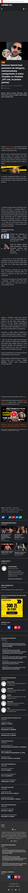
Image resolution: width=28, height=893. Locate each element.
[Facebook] (2, 517)
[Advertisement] (14, 26)
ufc (22, 509)
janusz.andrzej (11, 682)
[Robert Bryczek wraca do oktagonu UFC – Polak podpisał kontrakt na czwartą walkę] (7, 546)
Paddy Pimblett (12, 509)
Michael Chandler (5, 509)
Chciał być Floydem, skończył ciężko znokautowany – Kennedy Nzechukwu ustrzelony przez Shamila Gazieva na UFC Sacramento (18, 248)
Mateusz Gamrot (16, 507)
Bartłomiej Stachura (6, 85)
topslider (18, 509)
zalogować (8, 589)
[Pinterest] (13, 517)
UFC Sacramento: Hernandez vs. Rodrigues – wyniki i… (20, 536)
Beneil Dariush (8, 507)
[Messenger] (16, 517)
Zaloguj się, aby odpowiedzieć (15, 578)
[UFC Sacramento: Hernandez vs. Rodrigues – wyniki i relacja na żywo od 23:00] (21, 529)
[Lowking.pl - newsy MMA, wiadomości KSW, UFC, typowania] (7, 5)
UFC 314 (3, 511)
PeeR (8, 708)
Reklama (18, 886)
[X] (6, 517)
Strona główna (11, 886)
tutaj (24, 396)
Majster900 (10, 688)
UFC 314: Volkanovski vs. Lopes (12, 511)
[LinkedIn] (9, 517)
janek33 (9, 695)
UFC (3, 62)
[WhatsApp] (20, 517)
